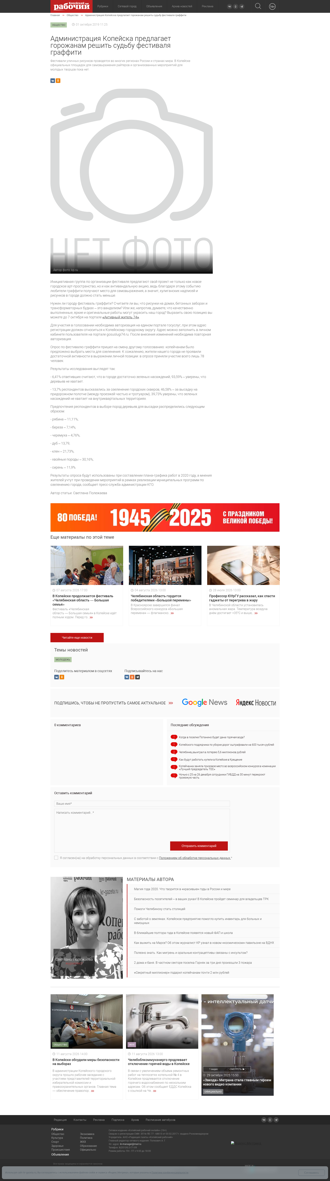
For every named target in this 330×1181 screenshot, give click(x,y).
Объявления (154, 6)
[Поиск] (258, 6)
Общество (57, 1134)
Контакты (80, 1120)
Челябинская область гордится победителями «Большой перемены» (161, 598)
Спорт (55, 1141)
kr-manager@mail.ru (130, 1144)
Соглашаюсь (311, 1172)
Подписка (118, 1120)
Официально (88, 1149)
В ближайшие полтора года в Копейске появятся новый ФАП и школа (183, 933)
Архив (135, 1120)
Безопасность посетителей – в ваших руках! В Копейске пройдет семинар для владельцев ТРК (201, 899)
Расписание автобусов (160, 1120)
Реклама (207, 6)
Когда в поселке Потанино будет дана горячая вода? (212, 737)
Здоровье (57, 1145)
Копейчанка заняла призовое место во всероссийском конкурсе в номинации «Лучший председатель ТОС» (227, 768)
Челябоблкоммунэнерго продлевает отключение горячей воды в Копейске (159, 1062)
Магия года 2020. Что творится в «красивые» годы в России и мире (182, 889)
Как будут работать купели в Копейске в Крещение (210, 759)
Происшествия (60, 1149)
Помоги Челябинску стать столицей (159, 909)
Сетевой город (127, 6)
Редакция (60, 1120)
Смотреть (236, 1069)
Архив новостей (182, 6)
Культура (57, 1137)
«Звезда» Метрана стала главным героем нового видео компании (237, 1082)
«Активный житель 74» (120, 317)
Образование (88, 1145)
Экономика (87, 1134)
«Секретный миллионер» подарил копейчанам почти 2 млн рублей (181, 972)
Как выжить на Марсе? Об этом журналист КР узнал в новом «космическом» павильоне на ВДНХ (204, 943)
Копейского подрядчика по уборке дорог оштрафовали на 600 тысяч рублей (226, 744)
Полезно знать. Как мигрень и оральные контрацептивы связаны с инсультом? (190, 953)
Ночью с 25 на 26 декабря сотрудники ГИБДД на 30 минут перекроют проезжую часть (222, 776)
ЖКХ (83, 1141)
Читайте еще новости (77, 637)
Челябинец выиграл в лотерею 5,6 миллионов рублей (212, 752)
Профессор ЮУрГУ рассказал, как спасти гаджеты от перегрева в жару (242, 598)
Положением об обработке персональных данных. (195, 858)
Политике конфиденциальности (169, 1172)
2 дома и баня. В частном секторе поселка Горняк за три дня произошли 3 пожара (193, 962)
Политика (86, 1137)
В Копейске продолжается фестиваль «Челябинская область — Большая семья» (83, 600)
